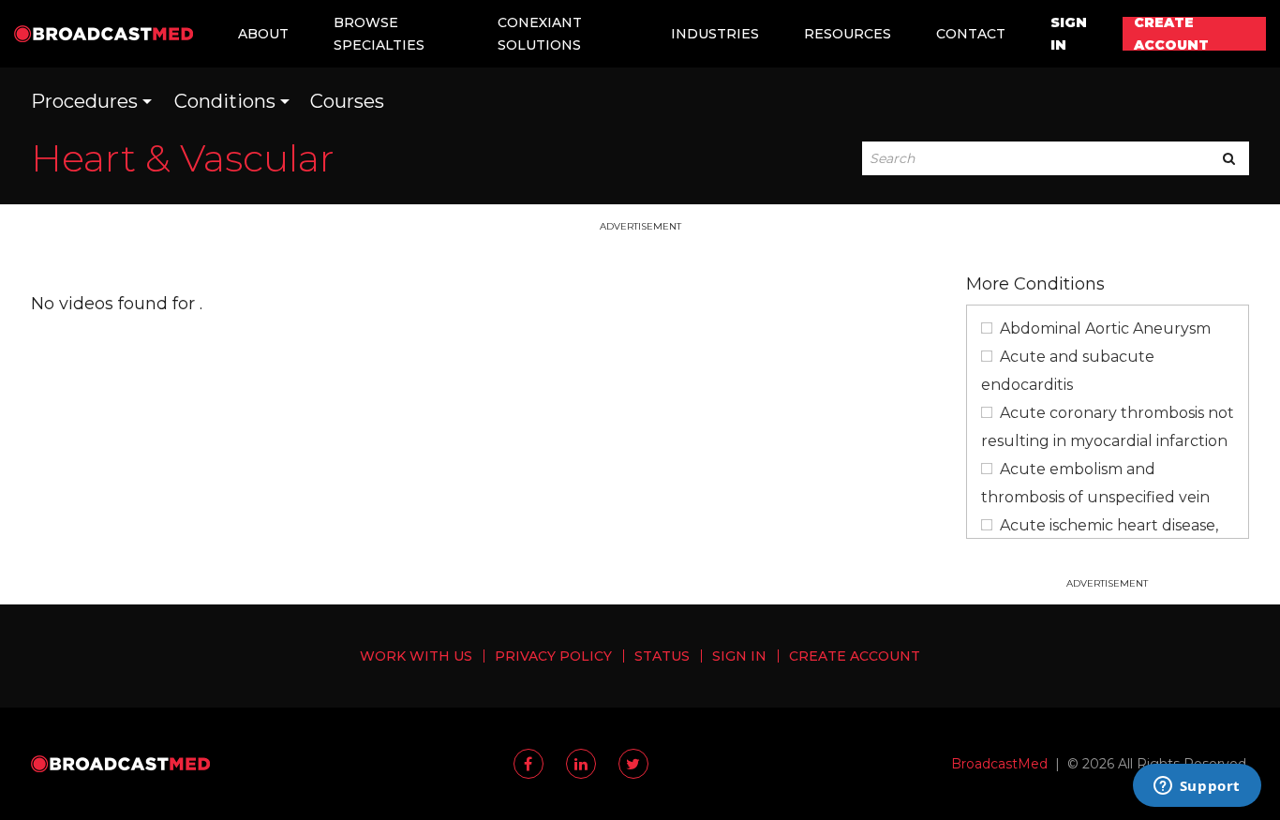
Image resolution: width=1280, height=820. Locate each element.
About (263, 33)
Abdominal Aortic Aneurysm (1105, 328)
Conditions (224, 101)
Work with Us (416, 656)
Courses (347, 101)
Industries (715, 33)
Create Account (1171, 34)
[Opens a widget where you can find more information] (1196, 787)
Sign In (1068, 33)
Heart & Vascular (183, 158)
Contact (970, 33)
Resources (847, 33)
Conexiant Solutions (540, 33)
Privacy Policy (553, 656)
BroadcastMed (999, 763)
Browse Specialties (379, 33)
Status (662, 656)
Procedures (84, 101)
